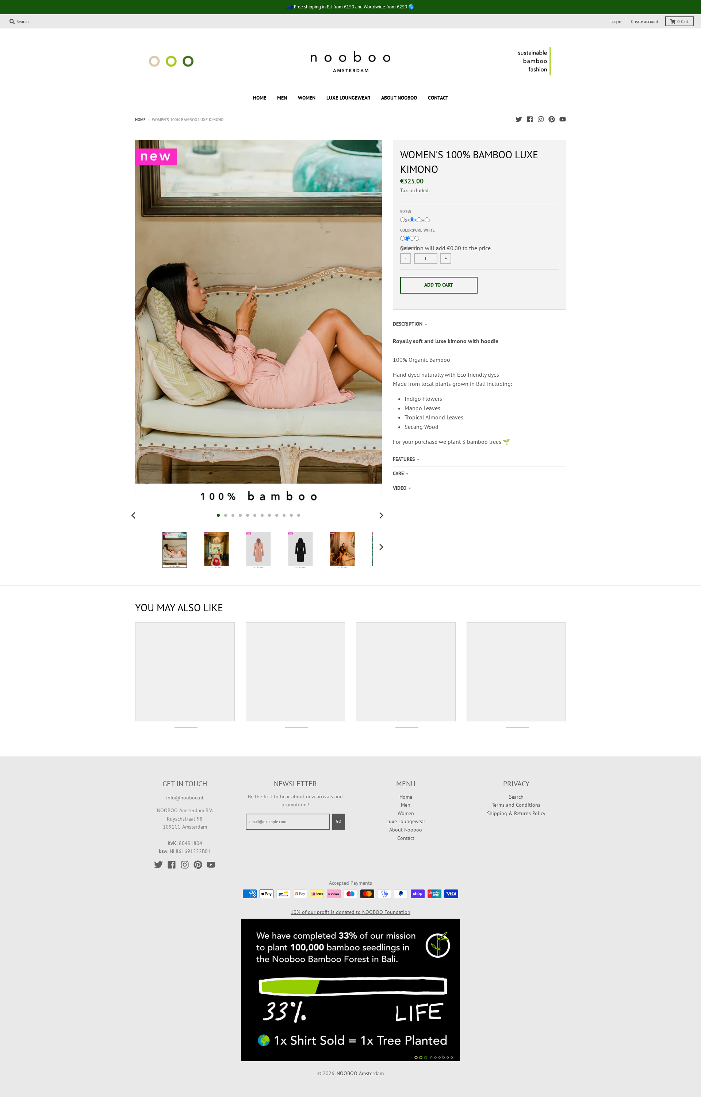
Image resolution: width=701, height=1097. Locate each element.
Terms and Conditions (516, 805)
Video (399, 488)
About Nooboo (405, 829)
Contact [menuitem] (438, 97)
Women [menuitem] (306, 97)
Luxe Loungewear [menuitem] (348, 97)
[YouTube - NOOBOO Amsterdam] (562, 119)
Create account (644, 21)
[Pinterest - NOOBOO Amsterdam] (551, 119)
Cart (683, 21)
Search (516, 797)
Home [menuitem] (259, 97)
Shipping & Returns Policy (516, 813)
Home (140, 119)
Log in (615, 21)
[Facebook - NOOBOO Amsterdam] (529, 119)
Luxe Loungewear (405, 821)
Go (338, 821)
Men (405, 805)
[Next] (381, 515)
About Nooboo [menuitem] (399, 97)
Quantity (409, 248)
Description (407, 324)
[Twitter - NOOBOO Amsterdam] (519, 119)
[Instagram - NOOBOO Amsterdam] (540, 119)
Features (404, 459)
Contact (405, 838)
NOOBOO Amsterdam (360, 1073)
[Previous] (134, 515)
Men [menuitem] (282, 97)
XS (407, 220)
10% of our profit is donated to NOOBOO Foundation (350, 912)
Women (406, 813)
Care (398, 473)
